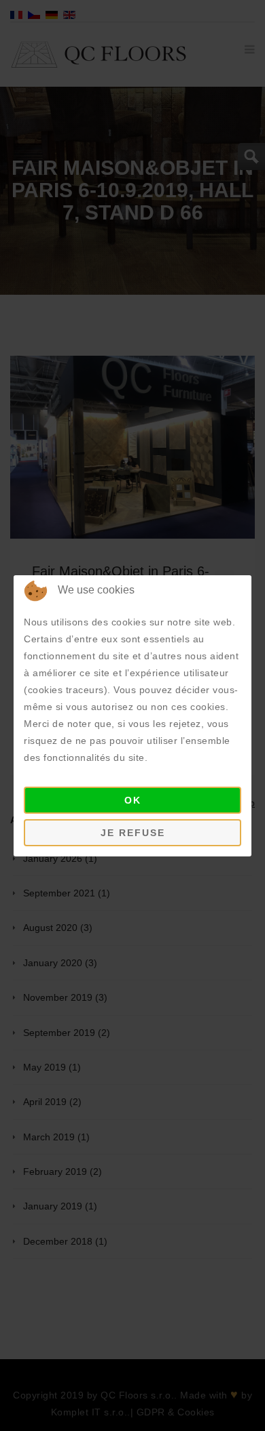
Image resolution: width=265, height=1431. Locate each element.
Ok (132, 800)
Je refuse (133, 832)
